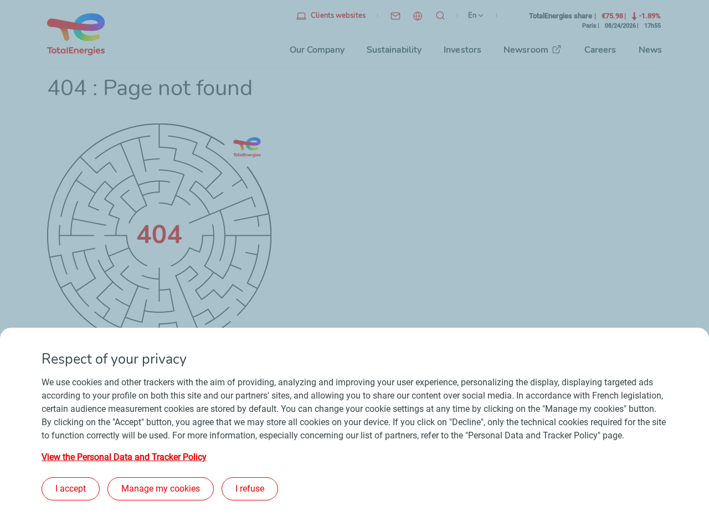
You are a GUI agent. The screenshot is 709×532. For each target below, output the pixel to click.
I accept (70, 488)
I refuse (249, 488)
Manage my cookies (160, 488)
